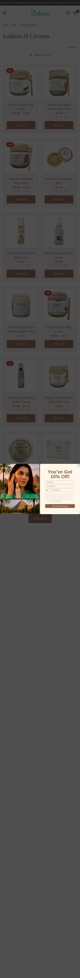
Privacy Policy (55, 501)
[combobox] (48, 490)
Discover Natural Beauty (60, 506)
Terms (60, 501)
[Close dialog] (78, 466)
